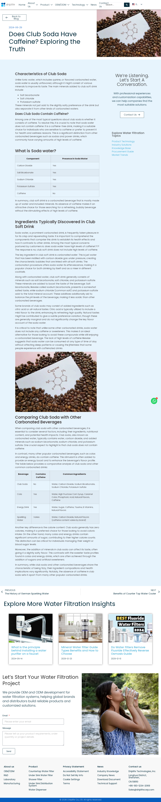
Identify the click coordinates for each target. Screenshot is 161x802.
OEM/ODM (9, 771)
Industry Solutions (121, 144)
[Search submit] (127, 5)
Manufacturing (12, 783)
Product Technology (123, 141)
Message (7, 728)
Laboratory (9, 779)
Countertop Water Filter (41, 771)
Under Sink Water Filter (41, 775)
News (100, 766)
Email (5, 715)
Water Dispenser (38, 789)
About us (9, 766)
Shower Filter (35, 779)
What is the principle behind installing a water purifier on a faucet (28, 650)
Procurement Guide (123, 151)
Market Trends (120, 154)
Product (33, 766)
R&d (6, 775)
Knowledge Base (121, 148)
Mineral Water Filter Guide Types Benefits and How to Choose (79, 650)
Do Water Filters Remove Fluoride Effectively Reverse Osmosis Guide (130, 650)
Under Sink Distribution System (41, 784)
